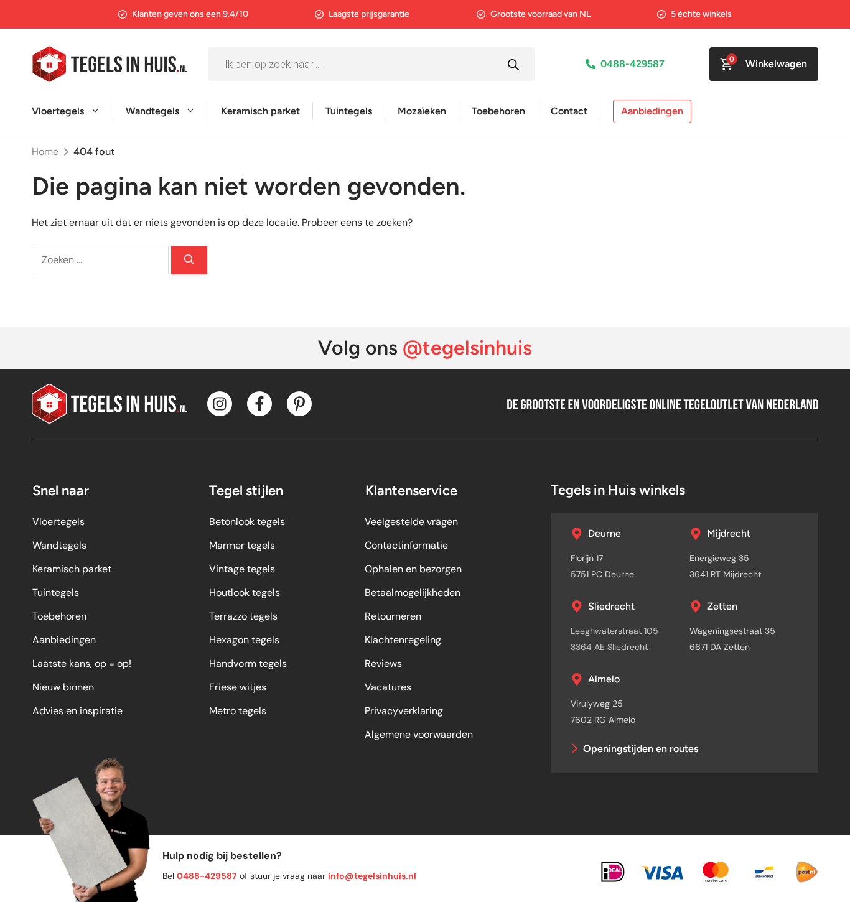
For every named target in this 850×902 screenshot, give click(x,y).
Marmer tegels (242, 545)
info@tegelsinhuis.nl (372, 875)
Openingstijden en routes (640, 749)
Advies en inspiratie (77, 710)
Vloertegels (58, 111)
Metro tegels (237, 710)
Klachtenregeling (403, 639)
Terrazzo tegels (243, 616)
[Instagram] (219, 403)
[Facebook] (259, 403)
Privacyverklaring (404, 710)
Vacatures (388, 687)
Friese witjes (237, 687)
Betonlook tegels (247, 521)
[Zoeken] (189, 260)
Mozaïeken (422, 111)
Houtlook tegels (244, 592)
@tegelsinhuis (467, 348)
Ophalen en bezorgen (413, 568)
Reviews (383, 663)
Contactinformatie (406, 545)
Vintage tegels (242, 568)
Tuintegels (348, 111)
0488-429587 (632, 64)
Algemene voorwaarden (419, 734)
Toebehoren (498, 111)
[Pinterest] (299, 403)
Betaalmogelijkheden (412, 592)
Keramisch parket (260, 111)
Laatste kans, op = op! (81, 663)
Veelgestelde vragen (411, 521)
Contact (569, 111)
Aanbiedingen (652, 111)
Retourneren (393, 616)
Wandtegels (152, 111)
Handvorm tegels (248, 663)
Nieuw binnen (63, 687)
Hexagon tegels (244, 639)
